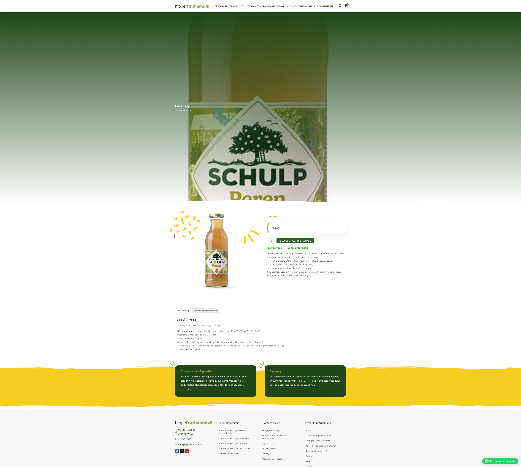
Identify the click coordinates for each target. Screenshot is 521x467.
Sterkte (233, 6)
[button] (500, 461)
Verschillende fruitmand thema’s (320, 446)
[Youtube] (187, 451)
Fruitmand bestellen (228, 453)
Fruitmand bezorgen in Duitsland (235, 448)
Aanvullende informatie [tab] (205, 310)
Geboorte (292, 6)
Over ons (309, 456)
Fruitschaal (305, 6)
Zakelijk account (270, 448)
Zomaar (271, 6)
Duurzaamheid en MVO (316, 451)
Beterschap (221, 6)
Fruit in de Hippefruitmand (318, 435)
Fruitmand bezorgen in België (233, 443)
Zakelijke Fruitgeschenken (317, 440)
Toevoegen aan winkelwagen (295, 241)
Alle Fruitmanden (323, 6)
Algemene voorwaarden (273, 459)
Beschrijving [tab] (183, 310)
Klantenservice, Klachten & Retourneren (275, 436)
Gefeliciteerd (246, 6)
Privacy (265, 453)
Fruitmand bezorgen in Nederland (235, 438)
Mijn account (268, 443)
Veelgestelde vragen (271, 430)
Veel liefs (260, 6)
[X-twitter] (182, 451)
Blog (307, 461)
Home (178, 110)
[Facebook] (177, 451)
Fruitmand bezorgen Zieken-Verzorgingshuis (232, 431)
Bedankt (281, 6)
